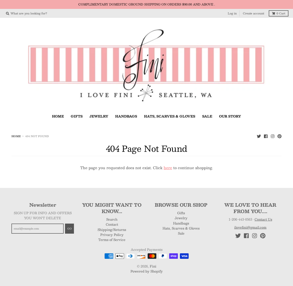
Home (16, 136)
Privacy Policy (112, 234)
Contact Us (263, 219)
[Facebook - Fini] (266, 136)
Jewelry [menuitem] (99, 116)
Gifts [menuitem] (77, 116)
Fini (153, 266)
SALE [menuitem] (207, 116)
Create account (253, 13)
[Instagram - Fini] (273, 136)
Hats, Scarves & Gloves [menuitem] (169, 116)
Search (111, 219)
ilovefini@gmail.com (250, 227)
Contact (112, 224)
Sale (181, 233)
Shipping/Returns (112, 229)
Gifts (181, 213)
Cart (281, 13)
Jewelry (181, 218)
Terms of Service (111, 239)
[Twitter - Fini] (259, 136)
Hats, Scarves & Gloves (181, 228)
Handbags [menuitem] (126, 116)
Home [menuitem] (58, 116)
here (168, 168)
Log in (232, 13)
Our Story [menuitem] (230, 116)
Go (69, 228)
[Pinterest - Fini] (279, 136)
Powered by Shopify (146, 271)
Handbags (181, 223)
